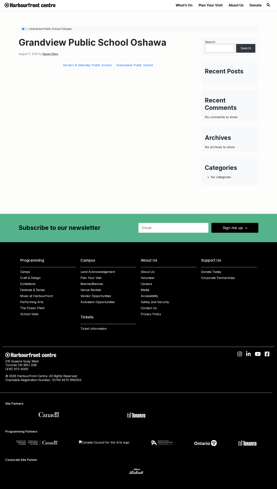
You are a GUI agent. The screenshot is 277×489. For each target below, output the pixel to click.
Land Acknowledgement (97, 272)
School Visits (29, 314)
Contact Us (149, 308)
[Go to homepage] (30, 5)
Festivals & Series (32, 290)
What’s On (184, 5)
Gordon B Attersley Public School (87, 65)
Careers (146, 284)
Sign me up (235, 228)
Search (210, 42)
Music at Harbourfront (36, 296)
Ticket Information (93, 328)
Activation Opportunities (97, 302)
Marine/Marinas (91, 284)
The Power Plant (32, 308)
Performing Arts (31, 302)
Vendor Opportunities (95, 296)
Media (145, 290)
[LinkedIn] (248, 354)
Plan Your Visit (211, 5)
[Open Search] (268, 5)
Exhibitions (27, 284)
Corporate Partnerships (218, 278)
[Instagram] (239, 354)
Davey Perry (50, 53)
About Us (236, 5)
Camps (25, 272)
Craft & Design (30, 278)
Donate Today (211, 272)
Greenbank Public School (134, 65)
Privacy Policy (151, 314)
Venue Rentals (90, 290)
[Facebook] (267, 354)
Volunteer (148, 278)
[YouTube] (258, 354)
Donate (256, 5)
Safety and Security (155, 302)
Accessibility (149, 296)
